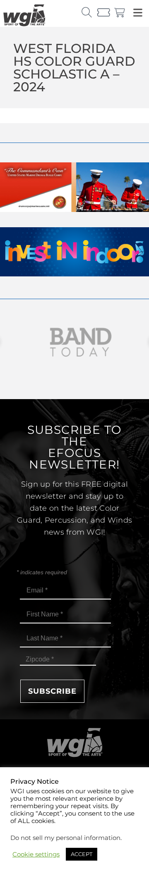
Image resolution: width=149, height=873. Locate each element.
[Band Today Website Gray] (74, 342)
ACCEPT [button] (81, 854)
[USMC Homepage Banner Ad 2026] (74, 210)
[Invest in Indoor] (74, 274)
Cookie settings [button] (36, 854)
